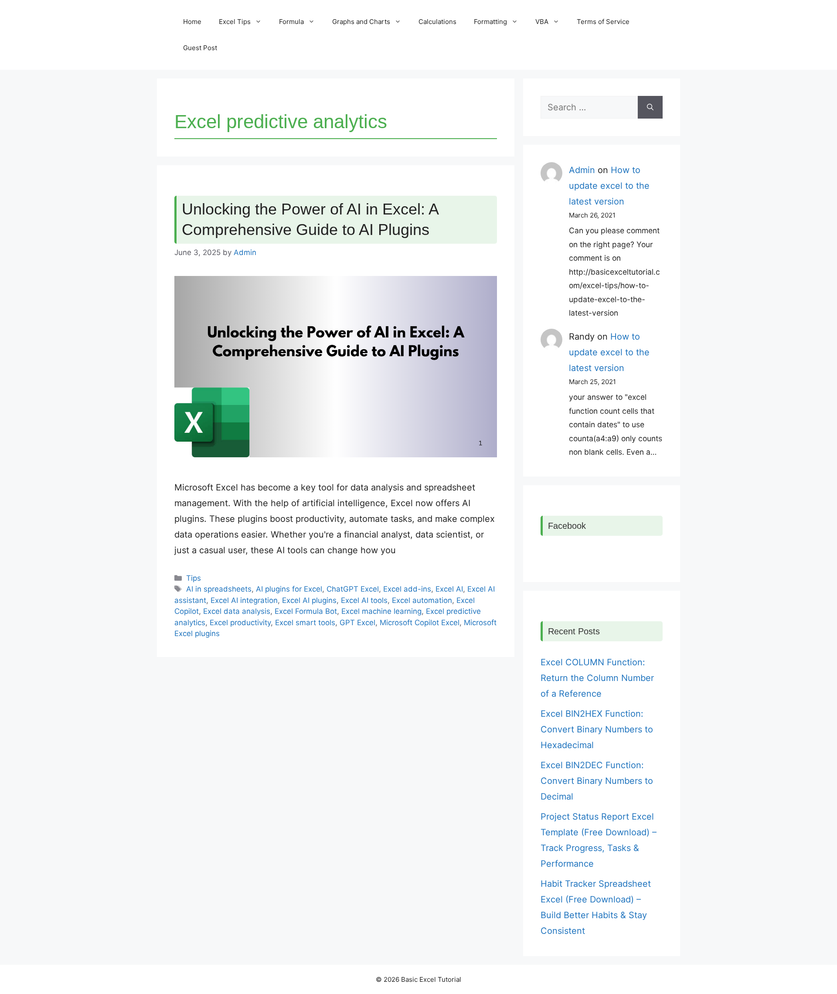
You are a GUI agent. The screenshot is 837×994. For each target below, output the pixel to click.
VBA (541, 21)
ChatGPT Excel (353, 589)
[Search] (650, 107)
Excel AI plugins (309, 600)
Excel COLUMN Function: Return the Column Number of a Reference (597, 678)
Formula (291, 21)
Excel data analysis (236, 611)
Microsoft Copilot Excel (419, 622)
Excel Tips (235, 21)
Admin (582, 170)
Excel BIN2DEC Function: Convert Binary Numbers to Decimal (597, 781)
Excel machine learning (381, 611)
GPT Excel (357, 622)
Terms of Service (603, 21)
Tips (193, 578)
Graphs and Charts (361, 21)
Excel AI (449, 589)
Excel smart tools (305, 622)
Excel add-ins (407, 589)
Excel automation (422, 600)
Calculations (437, 21)
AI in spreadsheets (219, 589)
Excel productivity (240, 622)
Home (192, 21)
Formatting (490, 21)
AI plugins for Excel (289, 589)
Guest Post (200, 48)
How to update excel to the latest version (609, 186)
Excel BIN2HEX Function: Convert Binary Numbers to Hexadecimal (597, 729)
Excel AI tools (364, 600)
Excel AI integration (244, 600)
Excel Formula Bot (306, 611)
